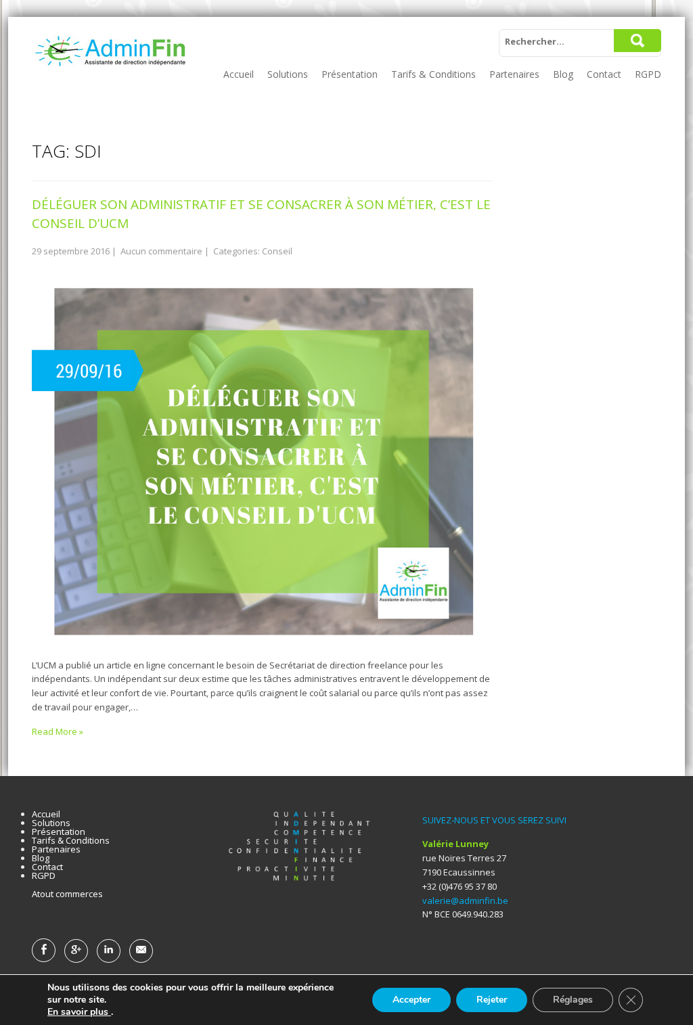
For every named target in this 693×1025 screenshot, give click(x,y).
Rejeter (491, 999)
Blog (563, 74)
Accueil (238, 74)
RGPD (648, 74)
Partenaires (514, 74)
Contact (604, 74)
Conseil (277, 251)
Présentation (349, 74)
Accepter (411, 999)
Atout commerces (67, 894)
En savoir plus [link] (79, 1011)
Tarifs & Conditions (433, 74)
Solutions (287, 74)
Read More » (57, 731)
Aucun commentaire (161, 251)
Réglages (573, 999)
